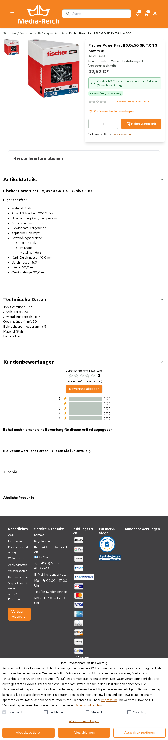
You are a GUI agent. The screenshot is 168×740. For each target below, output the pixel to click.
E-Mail (43, 557)
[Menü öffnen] (12, 14)
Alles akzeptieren (28, 732)
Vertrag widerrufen (19, 614)
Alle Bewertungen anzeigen (133, 101)
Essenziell (15, 712)
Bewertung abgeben (84, 389)
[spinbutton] (103, 124)
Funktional (56, 712)
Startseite (9, 33)
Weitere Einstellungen (84, 721)
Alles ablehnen (84, 732)
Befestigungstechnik (51, 33)
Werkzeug (26, 33)
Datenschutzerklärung (90, 705)
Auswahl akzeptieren (139, 732)
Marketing (139, 712)
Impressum (109, 700)
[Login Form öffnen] (155, 14)
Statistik (97, 712)
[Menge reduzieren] (93, 124)
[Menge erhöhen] (114, 124)
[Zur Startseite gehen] (38, 14)
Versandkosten (122, 134)
